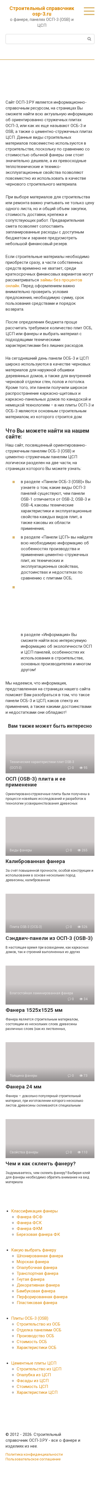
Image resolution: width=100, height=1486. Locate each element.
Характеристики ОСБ (36, 1347)
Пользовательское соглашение (33, 1459)
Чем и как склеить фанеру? (41, 1163)
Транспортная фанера (37, 1273)
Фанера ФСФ (29, 1216)
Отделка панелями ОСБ (39, 1329)
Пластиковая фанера (37, 1302)
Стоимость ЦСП (32, 1386)
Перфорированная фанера (42, 1296)
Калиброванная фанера (35, 861)
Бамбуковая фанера (36, 1290)
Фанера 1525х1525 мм (34, 1010)
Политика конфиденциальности (34, 1454)
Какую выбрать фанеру (33, 1250)
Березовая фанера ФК (38, 1234)
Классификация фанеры (34, 1211)
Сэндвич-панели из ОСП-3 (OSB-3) (49, 938)
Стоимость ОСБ (32, 1341)
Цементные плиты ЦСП (33, 1363)
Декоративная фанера (38, 1285)
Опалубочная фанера (37, 1267)
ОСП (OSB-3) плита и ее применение (36, 782)
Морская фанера (33, 1261)
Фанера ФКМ (29, 1228)
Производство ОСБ (35, 1335)
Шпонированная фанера (40, 1255)
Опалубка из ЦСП (34, 1374)
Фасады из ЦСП (33, 1380)
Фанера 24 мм (23, 1086)
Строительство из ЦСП (39, 1368)
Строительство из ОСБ (38, 1324)
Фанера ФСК (29, 1222)
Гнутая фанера (30, 1279)
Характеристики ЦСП (37, 1392)
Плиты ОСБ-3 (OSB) (29, 1318)
